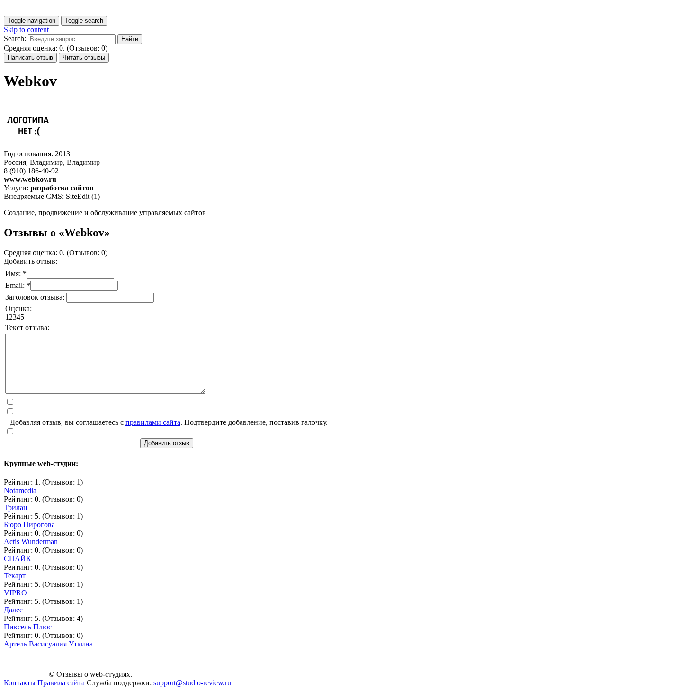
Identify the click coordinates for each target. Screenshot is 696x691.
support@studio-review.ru (192, 683)
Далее (13, 610)
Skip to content (26, 30)
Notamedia (20, 490)
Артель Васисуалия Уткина (48, 644)
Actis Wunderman (31, 542)
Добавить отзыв (166, 443)
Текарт (15, 576)
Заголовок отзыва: (35, 297)
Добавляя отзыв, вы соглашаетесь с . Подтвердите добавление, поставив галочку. (169, 422)
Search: (15, 39)
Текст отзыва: (27, 327)
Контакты (20, 683)
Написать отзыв (30, 57)
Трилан (15, 507)
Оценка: (18, 309)
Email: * (17, 285)
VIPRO (15, 593)
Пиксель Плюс (28, 627)
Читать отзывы (83, 57)
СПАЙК (17, 559)
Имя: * (16, 273)
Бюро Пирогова (29, 524)
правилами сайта (152, 422)
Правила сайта (61, 683)
